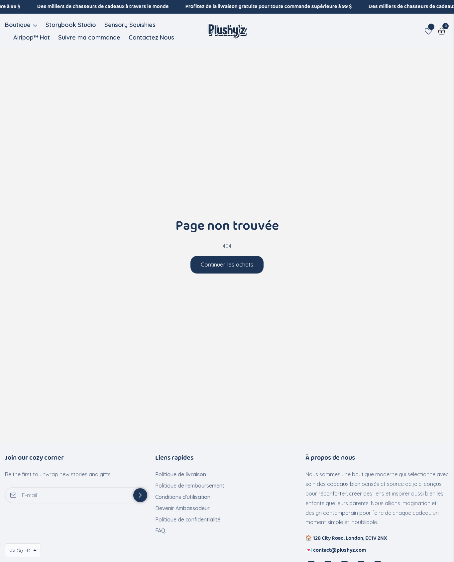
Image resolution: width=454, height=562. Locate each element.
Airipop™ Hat (31, 37)
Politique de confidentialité (187, 519)
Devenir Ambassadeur (182, 508)
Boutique (18, 25)
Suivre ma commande (89, 37)
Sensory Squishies (130, 25)
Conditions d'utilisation (182, 497)
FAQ (160, 530)
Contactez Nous (151, 37)
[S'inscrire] (140, 495)
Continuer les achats (227, 264)
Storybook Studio (71, 25)
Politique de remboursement (189, 485)
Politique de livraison (180, 474)
